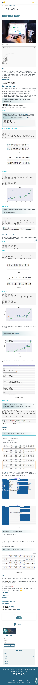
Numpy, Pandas (6, 600)
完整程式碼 (5, 63)
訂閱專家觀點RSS (13, 680)
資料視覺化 (6, 54)
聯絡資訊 (18, 609)
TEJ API (10, 15)
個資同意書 (26, 669)
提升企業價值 (19, 663)
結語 (4, 62)
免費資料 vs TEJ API (6, 56)
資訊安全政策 (20, 671)
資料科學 (16, 15)
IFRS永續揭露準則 (19, 659)
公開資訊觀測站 (6, 472)
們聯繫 (19, 333)
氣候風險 (19, 658)
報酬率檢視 (6, 55)
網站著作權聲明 (32, 669)
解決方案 (8, 669)
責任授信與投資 (19, 661)
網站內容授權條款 (14, 671)
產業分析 (19, 653)
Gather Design (28, 682)
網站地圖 (25, 671)
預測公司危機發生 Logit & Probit (9, 601)
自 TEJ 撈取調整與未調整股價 (9, 53)
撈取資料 (6, 58)
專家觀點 (6, 5)
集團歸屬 (19, 656)
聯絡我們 (17, 669)
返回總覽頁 (20, 624)
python (4, 15)
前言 (4, 48)
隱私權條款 (21, 669)
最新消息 (4, 669)
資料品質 (4, 61)
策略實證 (19, 654)
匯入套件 (6, 52)
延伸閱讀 (4, 64)
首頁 (3, 5)
